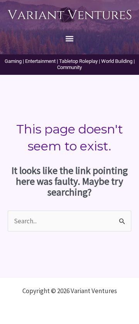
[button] (69, 38)
